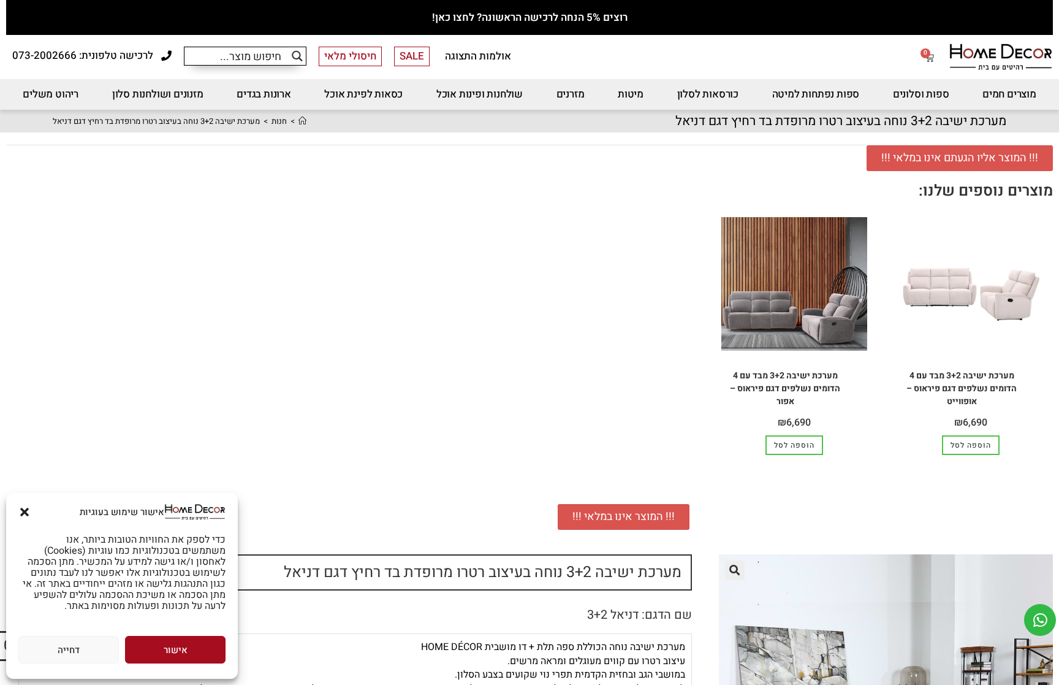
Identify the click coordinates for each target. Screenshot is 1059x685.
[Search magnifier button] (297, 56)
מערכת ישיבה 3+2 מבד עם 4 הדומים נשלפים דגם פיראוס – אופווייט (961, 388)
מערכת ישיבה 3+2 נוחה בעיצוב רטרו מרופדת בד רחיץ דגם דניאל (156, 121)
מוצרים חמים (1009, 94)
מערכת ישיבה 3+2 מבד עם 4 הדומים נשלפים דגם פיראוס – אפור (785, 388)
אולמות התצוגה (478, 56)
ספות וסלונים (921, 94)
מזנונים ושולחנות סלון (157, 94)
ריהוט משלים (50, 94)
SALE (412, 56)
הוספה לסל (971, 445)
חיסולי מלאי (350, 56)
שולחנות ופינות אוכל (479, 94)
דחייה (69, 650)
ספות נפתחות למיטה (816, 94)
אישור (176, 650)
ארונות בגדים (264, 94)
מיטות (630, 94)
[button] (24, 512)
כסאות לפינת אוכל (363, 94)
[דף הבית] (302, 121)
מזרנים (570, 94)
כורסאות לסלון (707, 94)
